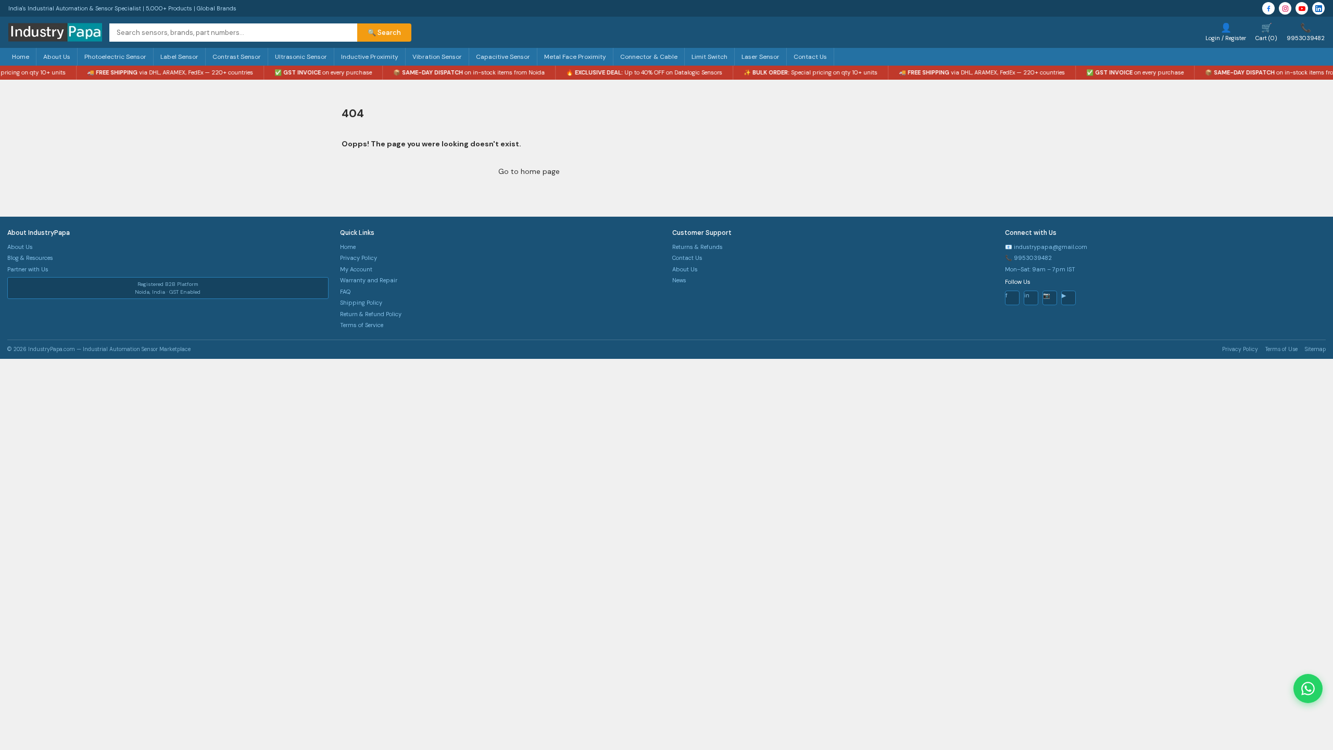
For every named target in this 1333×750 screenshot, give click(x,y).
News (679, 280)
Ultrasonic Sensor (301, 57)
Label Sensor (179, 57)
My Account (356, 269)
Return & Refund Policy (370, 314)
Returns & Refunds (697, 247)
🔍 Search (384, 32)
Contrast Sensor (236, 57)
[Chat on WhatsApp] (1308, 688)
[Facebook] (1268, 8)
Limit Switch (709, 57)
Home (20, 57)
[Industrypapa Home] (55, 32)
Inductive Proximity (369, 57)
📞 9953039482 (1028, 257)
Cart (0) (1266, 32)
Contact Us (810, 57)
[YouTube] (1302, 8)
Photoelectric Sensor (115, 57)
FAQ (345, 291)
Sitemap (1315, 349)
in (1026, 295)
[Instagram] (1285, 8)
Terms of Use (1281, 349)
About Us (56, 57)
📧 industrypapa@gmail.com (1046, 247)
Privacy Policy (358, 257)
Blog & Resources (30, 257)
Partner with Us (27, 269)
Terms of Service (361, 325)
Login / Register (1225, 32)
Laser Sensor (760, 57)
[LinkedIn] (1318, 8)
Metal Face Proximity (575, 57)
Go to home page (529, 171)
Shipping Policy (361, 302)
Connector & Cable (648, 57)
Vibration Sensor (437, 57)
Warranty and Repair (368, 280)
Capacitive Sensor (503, 57)
